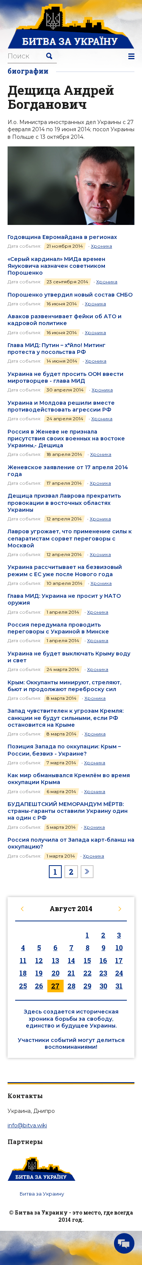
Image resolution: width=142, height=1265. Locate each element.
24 (119, 972)
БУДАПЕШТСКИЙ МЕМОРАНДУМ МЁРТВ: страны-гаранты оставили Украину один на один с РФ (68, 811)
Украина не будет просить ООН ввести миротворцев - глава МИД (65, 377)
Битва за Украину (42, 1194)
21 (71, 972)
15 (87, 960)
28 (71, 985)
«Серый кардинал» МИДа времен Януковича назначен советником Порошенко (56, 266)
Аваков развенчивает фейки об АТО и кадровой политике (65, 320)
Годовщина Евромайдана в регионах (62, 237)
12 (39, 960)
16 (103, 960)
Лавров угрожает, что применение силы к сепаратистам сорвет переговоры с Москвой (70, 538)
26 (39, 985)
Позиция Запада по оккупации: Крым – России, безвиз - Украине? (64, 750)
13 (55, 960)
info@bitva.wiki (27, 1125)
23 (103, 972)
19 (38, 972)
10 (119, 947)
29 (87, 985)
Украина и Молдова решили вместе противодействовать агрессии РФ (61, 406)
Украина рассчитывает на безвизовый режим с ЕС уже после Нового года (65, 570)
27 (55, 985)
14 (71, 960)
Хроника (101, 246)
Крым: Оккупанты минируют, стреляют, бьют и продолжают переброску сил (64, 686)
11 (23, 960)
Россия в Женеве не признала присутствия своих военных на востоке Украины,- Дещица (66, 438)
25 (23, 985)
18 (23, 972)
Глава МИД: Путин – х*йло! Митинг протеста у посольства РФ (57, 348)
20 (55, 972)
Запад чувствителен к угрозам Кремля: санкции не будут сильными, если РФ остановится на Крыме (65, 717)
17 (119, 960)
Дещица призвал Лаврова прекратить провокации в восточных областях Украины (64, 502)
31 (119, 985)
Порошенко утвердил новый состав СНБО (70, 294)
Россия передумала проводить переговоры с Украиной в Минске (58, 628)
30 (103, 985)
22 (87, 972)
